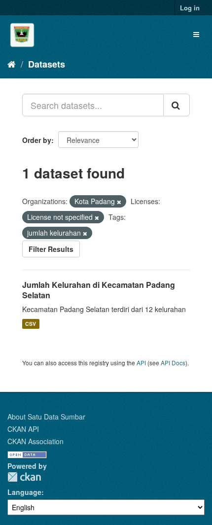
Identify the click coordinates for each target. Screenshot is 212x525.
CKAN (24, 477)
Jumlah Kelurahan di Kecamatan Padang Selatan (98, 290)
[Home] (11, 63)
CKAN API (23, 429)
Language (24, 492)
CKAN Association (35, 441)
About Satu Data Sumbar (46, 416)
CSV (30, 323)
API (141, 362)
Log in (190, 7)
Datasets (46, 64)
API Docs (173, 362)
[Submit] (176, 105)
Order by (36, 140)
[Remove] (119, 202)
